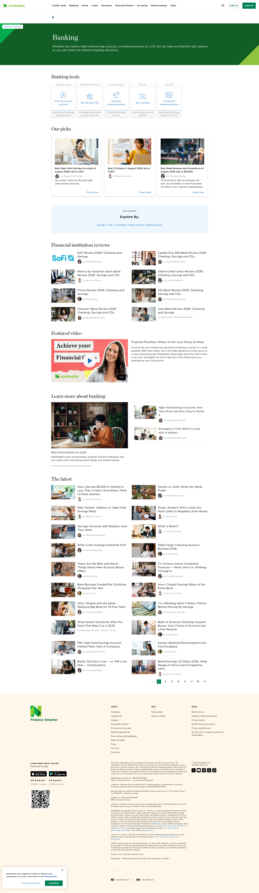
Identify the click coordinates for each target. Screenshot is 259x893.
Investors (115, 752)
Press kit (115, 748)
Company (115, 712)
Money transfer (136, 225)
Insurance (106, 5)
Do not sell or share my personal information (208, 733)
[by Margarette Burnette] (160, 261)
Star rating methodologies (124, 736)
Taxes (173, 5)
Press (113, 744)
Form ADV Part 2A (179, 826)
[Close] (62, 870)
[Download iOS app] (38, 774)
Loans (94, 5)
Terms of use (198, 712)
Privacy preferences (201, 728)
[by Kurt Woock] (160, 516)
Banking (73, 5)
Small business (159, 5)
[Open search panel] (223, 6)
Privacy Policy (120, 828)
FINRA (154, 824)
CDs (110, 225)
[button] (89, 360)
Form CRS (166, 826)
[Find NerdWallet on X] (194, 771)
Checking (120, 225)
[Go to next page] (204, 681)
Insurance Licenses (130, 793)
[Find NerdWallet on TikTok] (214, 771)
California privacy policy (203, 724)
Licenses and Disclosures (143, 780)
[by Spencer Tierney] (79, 280)
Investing (142, 5)
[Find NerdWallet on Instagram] (204, 771)
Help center (157, 712)
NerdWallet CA (148, 880)
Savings (101, 225)
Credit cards (59, 5)
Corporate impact (119, 724)
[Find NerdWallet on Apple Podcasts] (209, 771)
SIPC (159, 824)
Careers (114, 720)
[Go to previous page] (152, 681)
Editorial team (118, 740)
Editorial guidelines (120, 732)
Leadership (116, 716)
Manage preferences (31, 883)
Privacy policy (198, 720)
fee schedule (126, 830)
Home (85, 5)
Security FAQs (158, 716)
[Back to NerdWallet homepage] (53, 17)
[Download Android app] (58, 774)
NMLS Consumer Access (121, 780)
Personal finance (124, 5)
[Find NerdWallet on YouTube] (199, 771)
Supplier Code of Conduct (204, 716)
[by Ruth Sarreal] (79, 299)
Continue (54, 883)
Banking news (154, 225)
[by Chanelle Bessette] (79, 261)
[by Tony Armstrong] (160, 531)
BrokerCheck (147, 830)
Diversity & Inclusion (121, 728)
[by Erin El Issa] (79, 593)
